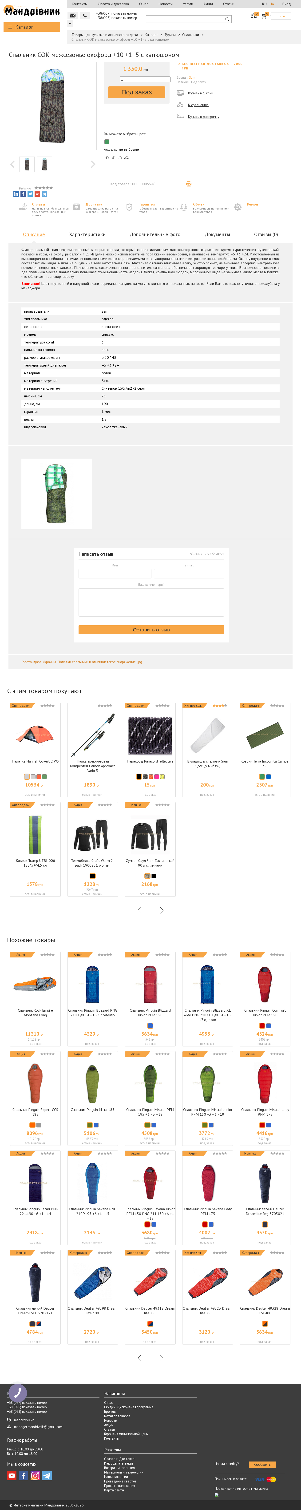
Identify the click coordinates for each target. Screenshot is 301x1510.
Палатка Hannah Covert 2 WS (35, 761)
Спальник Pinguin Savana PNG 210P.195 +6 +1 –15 (92, 1211)
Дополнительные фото (155, 234)
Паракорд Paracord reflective (150, 761)
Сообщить (262, 1464)
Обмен (199, 204)
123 (70, 23)
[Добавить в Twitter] (30, 194)
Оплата (38, 204)
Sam (192, 77)
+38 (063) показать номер (27, 1411)
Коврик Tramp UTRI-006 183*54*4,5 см (35, 863)
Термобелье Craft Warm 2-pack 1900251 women (92, 863)
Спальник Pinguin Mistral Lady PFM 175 (265, 1112)
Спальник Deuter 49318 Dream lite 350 (150, 1310)
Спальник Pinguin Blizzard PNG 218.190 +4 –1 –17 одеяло (92, 1012)
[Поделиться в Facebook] (23, 194)
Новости (165, 3)
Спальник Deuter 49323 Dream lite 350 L (208, 1310)
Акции (208, 3)
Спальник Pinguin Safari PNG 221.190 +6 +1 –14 (35, 1211)
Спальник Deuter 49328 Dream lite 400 (265, 1310)
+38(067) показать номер (116, 13)
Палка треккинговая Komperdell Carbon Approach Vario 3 (92, 766)
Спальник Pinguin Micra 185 (93, 1109)
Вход (286, 3)
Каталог (24, 27)
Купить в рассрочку (203, 116)
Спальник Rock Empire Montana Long (35, 1012)
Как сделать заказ (118, 1463)
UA (271, 3)
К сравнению (198, 104)
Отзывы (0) (266, 234)
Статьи (228, 3)
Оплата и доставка (113, 3)
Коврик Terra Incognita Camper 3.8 (265, 763)
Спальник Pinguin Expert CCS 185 (35, 1112)
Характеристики (87, 234)
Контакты (79, 3)
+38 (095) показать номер (27, 1407)
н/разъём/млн (120, 159)
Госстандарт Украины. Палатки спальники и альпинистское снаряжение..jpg (81, 662)
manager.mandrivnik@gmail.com (38, 1427)
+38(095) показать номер (116, 17)
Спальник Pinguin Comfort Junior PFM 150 (265, 1012)
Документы (217, 234)
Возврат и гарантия (119, 1468)
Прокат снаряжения (119, 1485)
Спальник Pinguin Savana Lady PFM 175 (208, 1211)
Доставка (94, 204)
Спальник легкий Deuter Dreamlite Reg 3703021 (265, 1211)
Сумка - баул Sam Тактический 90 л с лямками (150, 863)
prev (12, 164)
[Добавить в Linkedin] (16, 194)
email (72, 15)
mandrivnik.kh (24, 1420)
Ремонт (253, 204)
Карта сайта (114, 1490)
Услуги (188, 3)
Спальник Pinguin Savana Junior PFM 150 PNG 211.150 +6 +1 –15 (150, 1214)
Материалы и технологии (123, 1472)
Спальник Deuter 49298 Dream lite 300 (93, 1310)
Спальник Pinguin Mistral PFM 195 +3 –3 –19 (150, 1112)
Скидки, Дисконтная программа (128, 1407)
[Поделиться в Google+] (37, 194)
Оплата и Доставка (119, 1459)
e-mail (189, 565)
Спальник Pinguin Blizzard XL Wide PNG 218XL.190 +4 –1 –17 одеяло (207, 1015)
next (93, 164)
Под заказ (136, 92)
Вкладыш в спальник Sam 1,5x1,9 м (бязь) (207, 763)
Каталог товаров (117, 1416)
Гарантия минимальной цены (126, 1434)
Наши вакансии (116, 1476)
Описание (34, 234)
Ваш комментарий (151, 584)
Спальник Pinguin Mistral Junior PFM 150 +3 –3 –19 (207, 1112)
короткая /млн (126, 159)
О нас (143, 3)
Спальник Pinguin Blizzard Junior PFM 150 (150, 1012)
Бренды (110, 1411)
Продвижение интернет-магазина (241, 1488)
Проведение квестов (120, 1481)
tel (85, 15)
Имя (115, 565)
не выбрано (129, 149)
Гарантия (147, 204)
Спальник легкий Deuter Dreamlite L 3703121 (35, 1310)
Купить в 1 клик (200, 93)
